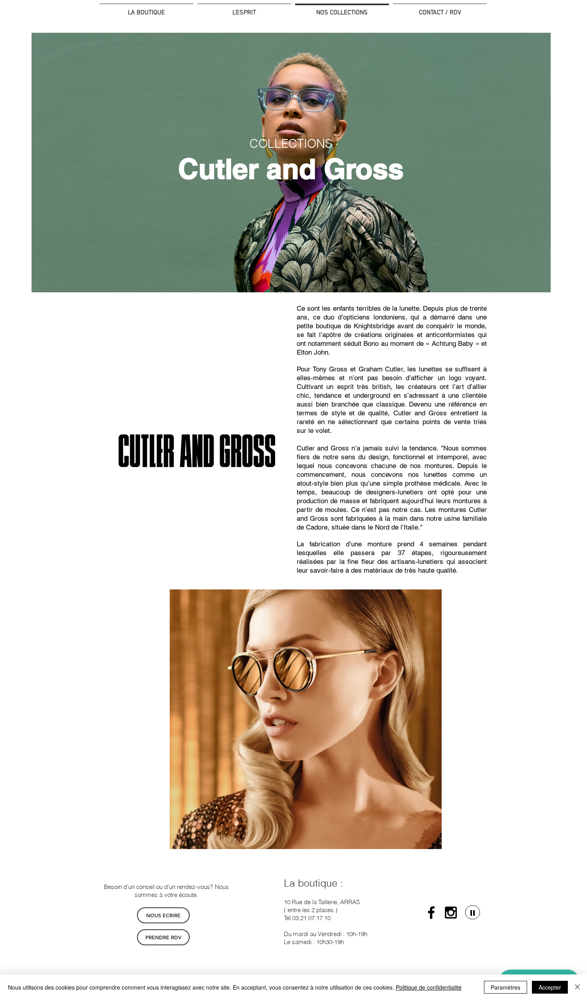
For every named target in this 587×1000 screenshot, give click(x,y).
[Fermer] (577, 987)
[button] (306, 719)
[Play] (473, 912)
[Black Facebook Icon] (431, 912)
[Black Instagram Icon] (450, 912)
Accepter (550, 987)
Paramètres (505, 987)
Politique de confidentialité (429, 987)
